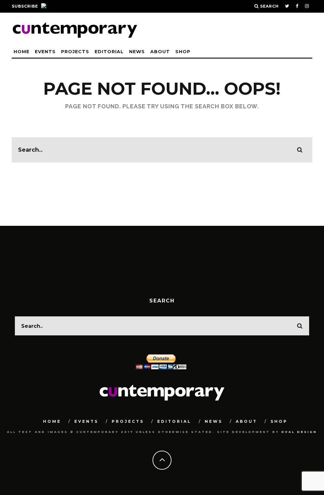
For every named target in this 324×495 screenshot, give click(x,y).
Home (21, 51)
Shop (182, 51)
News (137, 51)
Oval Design (299, 432)
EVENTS (45, 51)
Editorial (109, 51)
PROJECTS (75, 51)
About (160, 51)
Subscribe (25, 6)
